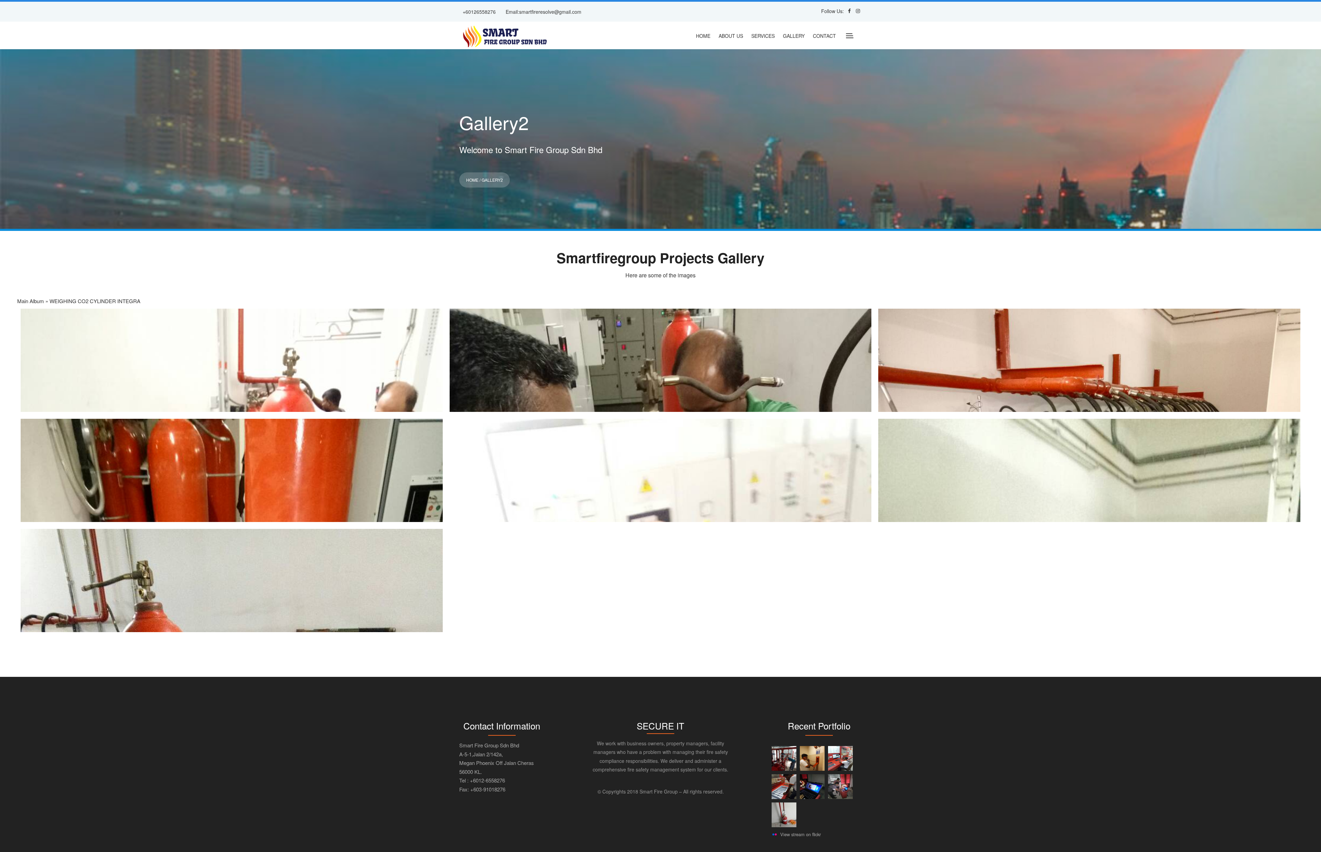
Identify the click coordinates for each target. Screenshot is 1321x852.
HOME (703, 35)
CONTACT (824, 35)
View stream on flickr (800, 834)
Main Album (30, 301)
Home (472, 180)
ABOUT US (731, 35)
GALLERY (794, 35)
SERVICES (763, 35)
